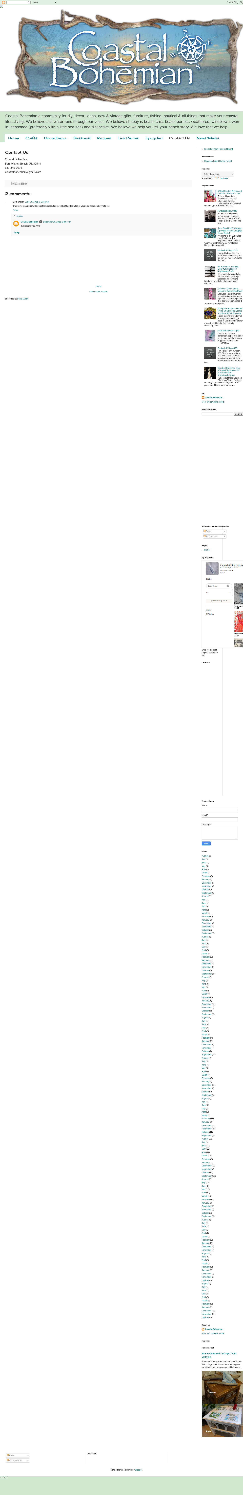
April (204, 869)
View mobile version (98, 291)
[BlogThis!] (16, 183)
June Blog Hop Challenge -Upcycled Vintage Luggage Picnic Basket (230, 230)
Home (13, 138)
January (205, 879)
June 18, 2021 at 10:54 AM (37, 202)
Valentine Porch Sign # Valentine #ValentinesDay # (230, 290)
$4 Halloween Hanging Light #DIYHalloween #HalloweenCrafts (228, 269)
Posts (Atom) (23, 299)
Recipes (104, 138)
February (206, 876)
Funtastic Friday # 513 (228, 250)
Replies (19, 216)
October (205, 889)
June (204, 862)
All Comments (211, 536)
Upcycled (153, 138)
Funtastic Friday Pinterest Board (218, 149)
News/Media (208, 138)
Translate (224, 178)
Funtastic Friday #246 (227, 211)
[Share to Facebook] (22, 183)
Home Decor (55, 138)
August (205, 856)
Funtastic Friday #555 (227, 348)
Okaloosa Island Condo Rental (218, 161)
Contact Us (179, 138)
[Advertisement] (215, 470)
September (207, 893)
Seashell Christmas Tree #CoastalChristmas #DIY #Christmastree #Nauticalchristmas (229, 371)
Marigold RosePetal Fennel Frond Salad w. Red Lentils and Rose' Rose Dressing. (230, 311)
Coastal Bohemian (29, 222)
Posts (208, 531)
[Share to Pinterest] (25, 183)
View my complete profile (213, 402)
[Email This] (13, 183)
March (204, 873)
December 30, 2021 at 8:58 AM (57, 222)
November (206, 886)
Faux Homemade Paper (228, 331)
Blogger (138, 1470)
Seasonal (81, 138)
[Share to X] (19, 183)
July (203, 859)
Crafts (31, 138)
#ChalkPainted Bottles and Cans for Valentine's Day (230, 192)
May (203, 866)
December (206, 883)
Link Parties (128, 138)
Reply (15, 210)
